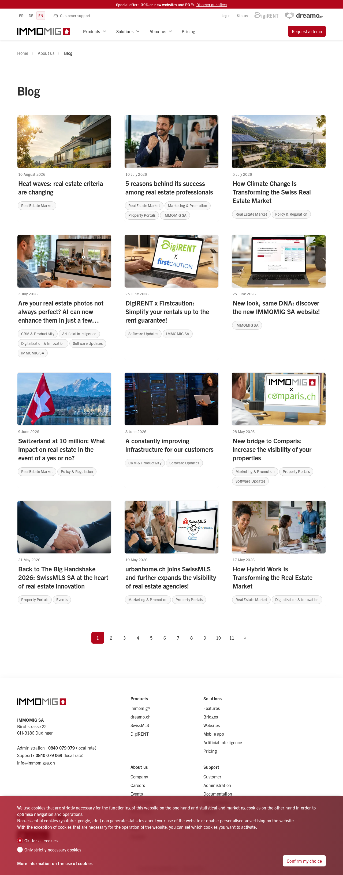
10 (218, 637)
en (40, 15)
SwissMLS (140, 725)
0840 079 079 (61, 747)
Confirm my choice (304, 860)
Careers (138, 785)
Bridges (210, 716)
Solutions (124, 31)
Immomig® (140, 708)
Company (139, 776)
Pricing (188, 31)
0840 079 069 (49, 755)
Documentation (217, 793)
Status (242, 15)
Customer (212, 776)
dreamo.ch (141, 716)
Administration (217, 785)
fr (21, 15)
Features (211, 708)
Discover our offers (211, 4)
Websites (211, 725)
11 (231, 637)
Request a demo (307, 31)
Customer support (75, 15)
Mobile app (213, 733)
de (31, 15)
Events (137, 793)
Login (226, 15)
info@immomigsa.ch (36, 762)
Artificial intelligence (222, 742)
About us (158, 31)
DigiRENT (140, 733)
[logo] (43, 31)
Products (91, 31)
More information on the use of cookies (54, 863)
